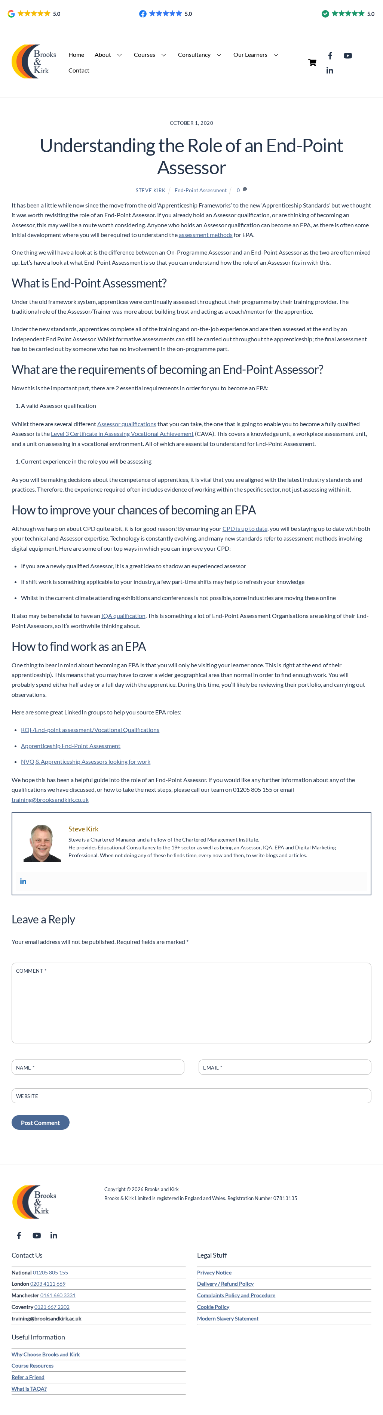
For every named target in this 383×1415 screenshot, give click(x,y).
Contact (78, 70)
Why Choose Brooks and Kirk (46, 1354)
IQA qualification (123, 615)
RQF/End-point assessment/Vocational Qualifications (90, 729)
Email (213, 1068)
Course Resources (32, 1365)
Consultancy (194, 54)
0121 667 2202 (52, 1307)
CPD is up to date (245, 528)
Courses (144, 54)
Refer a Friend (28, 1377)
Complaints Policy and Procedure (236, 1295)
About (103, 54)
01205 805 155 (50, 1272)
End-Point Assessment (201, 190)
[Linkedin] (23, 881)
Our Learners (250, 54)
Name (25, 1068)
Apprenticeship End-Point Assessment (70, 745)
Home (76, 54)
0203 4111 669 (47, 1283)
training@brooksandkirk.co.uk (50, 799)
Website (27, 1096)
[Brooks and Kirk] (34, 80)
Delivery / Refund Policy (225, 1283)
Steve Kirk (150, 190)
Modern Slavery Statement (227, 1318)
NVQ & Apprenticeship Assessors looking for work (85, 761)
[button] (34, 14)
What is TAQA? (29, 1388)
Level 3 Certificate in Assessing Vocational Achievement (122, 433)
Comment (31, 971)
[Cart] (312, 62)
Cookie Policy (213, 1307)
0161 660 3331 (58, 1295)
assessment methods (206, 234)
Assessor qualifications (126, 423)
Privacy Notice (214, 1272)
